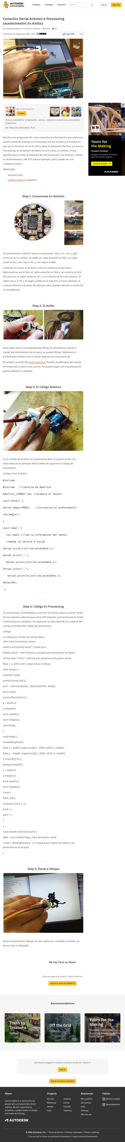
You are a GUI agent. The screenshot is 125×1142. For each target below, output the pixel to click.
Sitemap (85, 1110)
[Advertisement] (106, 139)
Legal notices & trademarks (85, 1136)
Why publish (86, 1098)
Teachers (61, 4)
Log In (104, 4)
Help (83, 1106)
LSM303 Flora (16, 180)
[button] (81, 34)
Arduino (36, 28)
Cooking (67, 1098)
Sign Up (116, 4)
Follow (21, 113)
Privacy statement (73, 1132)
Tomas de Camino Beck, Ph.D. (22, 127)
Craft (49, 1110)
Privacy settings (91, 1132)
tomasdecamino (13, 28)
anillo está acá (37, 362)
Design (50, 1106)
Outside (67, 1106)
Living (66, 1102)
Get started (86, 1102)
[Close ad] (123, 105)
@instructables (113, 1098)
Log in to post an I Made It (62, 983)
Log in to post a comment (62, 1081)
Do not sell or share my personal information (49, 1136)
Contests (49, 4)
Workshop (51, 1102)
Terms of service (55, 1132)
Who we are (86, 1114)
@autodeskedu (113, 1104)
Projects (36, 4)
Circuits (26, 28)
